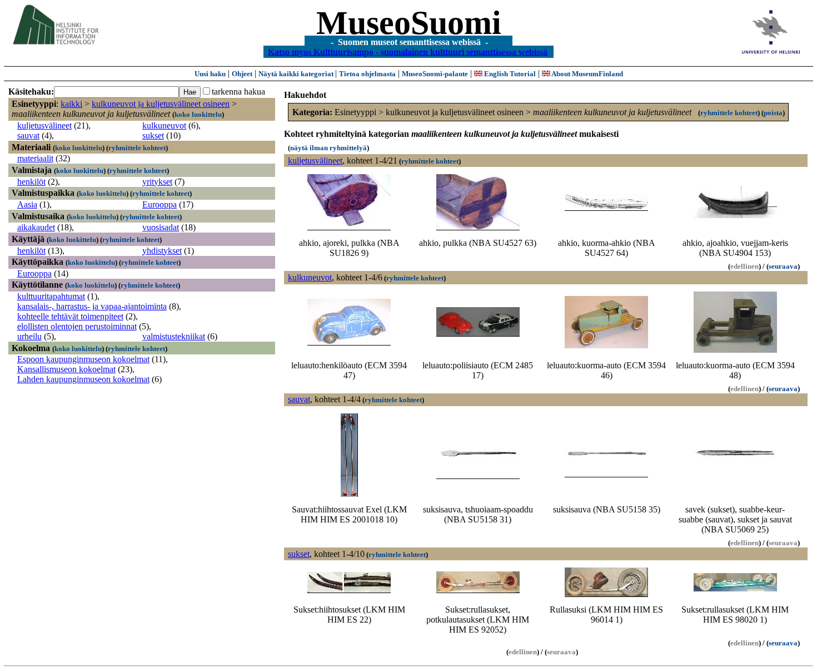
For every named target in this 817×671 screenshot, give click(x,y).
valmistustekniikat (173, 336)
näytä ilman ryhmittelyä (328, 148)
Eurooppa (159, 204)
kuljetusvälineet (44, 125)
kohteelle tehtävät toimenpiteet (70, 316)
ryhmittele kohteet (137, 148)
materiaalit (35, 158)
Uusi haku (210, 74)
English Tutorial (509, 74)
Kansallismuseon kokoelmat (66, 369)
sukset (153, 135)
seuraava (783, 266)
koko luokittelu (198, 114)
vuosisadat (160, 227)
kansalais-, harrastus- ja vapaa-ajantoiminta (92, 306)
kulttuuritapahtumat (51, 296)
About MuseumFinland (586, 74)
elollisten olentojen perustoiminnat (77, 326)
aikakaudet (36, 227)
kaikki (71, 103)
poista (773, 112)
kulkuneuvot (164, 125)
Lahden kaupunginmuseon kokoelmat (83, 379)
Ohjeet (242, 74)
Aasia (27, 204)
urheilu (29, 336)
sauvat (28, 135)
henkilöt (31, 181)
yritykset (157, 181)
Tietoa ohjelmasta (367, 74)
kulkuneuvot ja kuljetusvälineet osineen (161, 103)
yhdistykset (162, 250)
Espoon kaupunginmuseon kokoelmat (83, 359)
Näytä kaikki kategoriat (296, 74)
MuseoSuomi (408, 22)
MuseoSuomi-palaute (435, 74)
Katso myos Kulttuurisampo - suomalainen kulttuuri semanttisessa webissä (407, 51)
